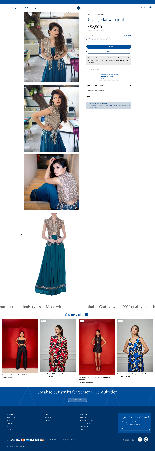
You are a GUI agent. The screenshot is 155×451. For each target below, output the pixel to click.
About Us (47, 8)
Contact (47, 420)
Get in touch (114, 105)
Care (88, 96)
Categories (15, 8)
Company (48, 414)
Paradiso (10, 429)
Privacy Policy (83, 417)
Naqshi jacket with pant (98, 14)
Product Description (94, 85)
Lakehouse (10, 423)
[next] (152, 348)
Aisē (8, 420)
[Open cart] (150, 8)
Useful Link (83, 414)
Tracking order (84, 426)
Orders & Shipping (85, 423)
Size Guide (126, 36)
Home (6, 8)
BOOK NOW (77, 400)
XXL (111, 39)
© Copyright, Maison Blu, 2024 (16, 446)
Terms (81, 429)
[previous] (3, 348)
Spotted (37, 8)
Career (47, 423)
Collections (27, 8)
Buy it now (109, 52)
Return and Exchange (86, 420)
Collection (10, 414)
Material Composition (95, 91)
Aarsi (8, 426)
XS (88, 39)
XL (106, 39)
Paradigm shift (12, 417)
